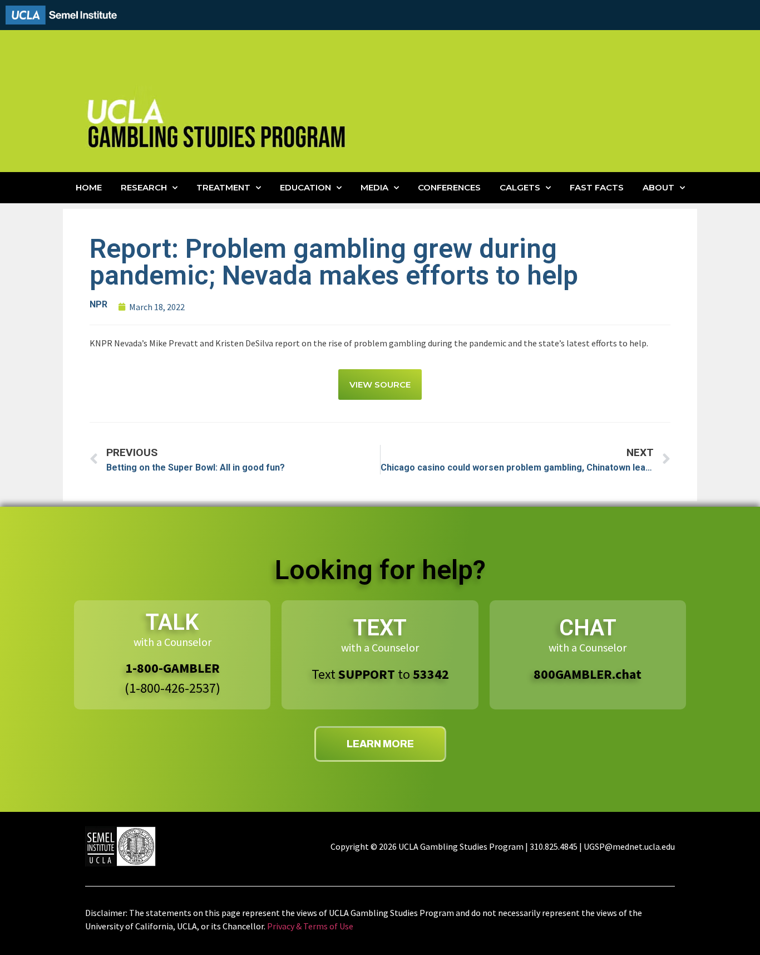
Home (89, 187)
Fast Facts (597, 187)
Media (374, 187)
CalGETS (520, 187)
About (658, 187)
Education (305, 187)
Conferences (449, 187)
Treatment (223, 187)
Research (144, 187)
